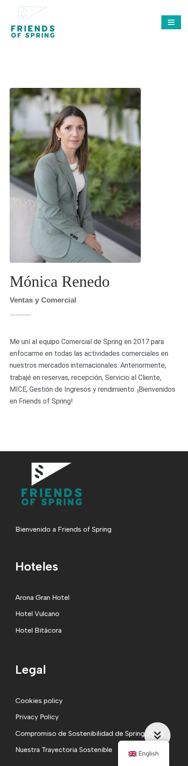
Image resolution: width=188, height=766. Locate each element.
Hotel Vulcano (37, 613)
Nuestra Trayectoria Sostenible (63, 749)
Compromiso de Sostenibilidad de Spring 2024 (89, 733)
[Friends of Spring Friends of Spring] (33, 22)
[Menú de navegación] (171, 22)
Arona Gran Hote (41, 597)
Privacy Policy (37, 717)
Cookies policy (39, 700)
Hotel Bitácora (38, 630)
